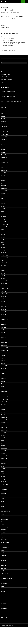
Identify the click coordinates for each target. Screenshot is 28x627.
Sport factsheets (4, 570)
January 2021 (4, 283)
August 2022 (3, 234)
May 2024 (3, 180)
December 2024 (4, 162)
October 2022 (4, 229)
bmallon (11, 12)
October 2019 (4, 322)
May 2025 (3, 149)
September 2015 (4, 430)
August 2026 (3, 111)
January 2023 (4, 221)
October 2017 (4, 376)
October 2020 (4, 291)
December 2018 (4, 347)
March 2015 (3, 445)
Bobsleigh (3, 503)
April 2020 (3, 306)
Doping (2, 516)
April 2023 (3, 214)
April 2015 (3, 443)
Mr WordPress (6, 37)
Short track (3, 555)
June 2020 (3, 301)
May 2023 (3, 211)
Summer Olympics (5, 573)
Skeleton (3, 557)
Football (2, 524)
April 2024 (3, 183)
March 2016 (3, 414)
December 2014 (4, 453)
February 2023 (4, 219)
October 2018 (4, 352)
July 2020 (3, 298)
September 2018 (4, 355)
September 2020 (4, 293)
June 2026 (3, 116)
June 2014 (3, 468)
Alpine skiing (3, 493)
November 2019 (4, 319)
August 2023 (3, 203)
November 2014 (4, 455)
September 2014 (4, 461)
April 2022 (3, 244)
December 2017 (4, 371)
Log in (2, 600)
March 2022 (3, 247)
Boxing (2, 506)
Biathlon (3, 501)
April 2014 (3, 473)
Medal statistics (4, 539)
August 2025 (3, 141)
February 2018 (4, 365)
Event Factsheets (4, 519)
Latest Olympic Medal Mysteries (14, 101)
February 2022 (4, 250)
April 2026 (3, 121)
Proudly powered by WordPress (7, 625)
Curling (2, 514)
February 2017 (4, 391)
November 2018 (4, 350)
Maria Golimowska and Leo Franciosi (9, 71)
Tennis (2, 581)
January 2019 (4, 345)
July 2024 (3, 175)
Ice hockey (3, 532)
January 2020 (4, 314)
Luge (2, 537)
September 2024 (4, 170)
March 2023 (3, 216)
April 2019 (3, 337)
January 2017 (4, 394)
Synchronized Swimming (6, 578)
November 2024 (4, 165)
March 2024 (3, 185)
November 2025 (4, 134)
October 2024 (4, 167)
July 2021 (3, 268)
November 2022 (4, 226)
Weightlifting (4, 588)
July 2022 (3, 237)
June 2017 (3, 381)
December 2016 (4, 396)
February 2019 (4, 342)
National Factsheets (5, 545)
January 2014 (4, 481)
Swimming (3, 575)
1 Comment (16, 12)
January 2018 (4, 368)
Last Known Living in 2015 (6, 74)
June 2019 (3, 332)
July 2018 (3, 360)
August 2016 (3, 404)
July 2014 (3, 466)
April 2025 (3, 152)
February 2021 (4, 280)
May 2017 (3, 383)
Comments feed (4, 605)
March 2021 (3, 278)
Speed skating (4, 568)
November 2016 (4, 399)
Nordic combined (5, 547)
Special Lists (3, 565)
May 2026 (3, 118)
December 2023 (4, 193)
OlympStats (4, 2)
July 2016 (3, 407)
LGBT (2, 534)
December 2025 (4, 131)
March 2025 (3, 154)
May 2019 (3, 334)
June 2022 (3, 239)
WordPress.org (4, 608)
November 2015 (4, 425)
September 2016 (4, 401)
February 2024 (4, 188)
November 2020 (4, 288)
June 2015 (3, 437)
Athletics (3, 496)
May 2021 (3, 273)
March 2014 (3, 476)
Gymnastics (3, 529)
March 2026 (3, 123)
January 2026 (4, 129)
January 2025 (4, 159)
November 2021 (4, 257)
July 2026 (3, 113)
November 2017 (4, 373)
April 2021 (3, 275)
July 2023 (3, 206)
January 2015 (4, 450)
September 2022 (4, 232)
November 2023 (4, 196)
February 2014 (4, 479)
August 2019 (3, 327)
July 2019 (3, 329)
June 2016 (3, 409)
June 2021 (3, 270)
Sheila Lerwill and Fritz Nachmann (8, 76)
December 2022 (4, 224)
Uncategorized (4, 7)
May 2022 (3, 242)
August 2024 (3, 172)
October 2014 (4, 458)
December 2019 (4, 316)
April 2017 (3, 386)
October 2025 (4, 136)
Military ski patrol (5, 542)
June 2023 (3, 208)
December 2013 (4, 484)
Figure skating (4, 521)
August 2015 (3, 432)
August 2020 (3, 296)
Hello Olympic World (5, 26)
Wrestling (3, 591)
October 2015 (4, 427)
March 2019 (3, 340)
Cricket (2, 509)
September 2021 (4, 262)
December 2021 (4, 255)
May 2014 (3, 471)
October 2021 (4, 260)
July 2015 (3, 435)
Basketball (3, 498)
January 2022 (4, 252)
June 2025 (3, 147)
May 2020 (3, 304)
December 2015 (4, 422)
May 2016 (3, 412)
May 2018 (3, 363)
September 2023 (4, 201)
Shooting (3, 552)
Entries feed (3, 603)
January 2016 (4, 419)
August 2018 (3, 358)
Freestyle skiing (4, 527)
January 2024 (4, 190)
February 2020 (4, 311)
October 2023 (4, 198)
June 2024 (3, 177)
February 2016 (4, 417)
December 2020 (4, 286)
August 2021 (3, 265)
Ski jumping (3, 560)
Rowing (2, 550)
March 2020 (3, 309)
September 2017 (4, 378)
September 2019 (4, 324)
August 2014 (3, 463)
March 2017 (3, 389)
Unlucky (2, 586)
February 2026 (4, 126)
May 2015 (3, 440)
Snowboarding (4, 563)
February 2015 (4, 448)
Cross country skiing (5, 511)
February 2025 (4, 157)
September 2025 (4, 139)
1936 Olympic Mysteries (6, 79)
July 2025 (3, 144)
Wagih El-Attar (4, 82)
